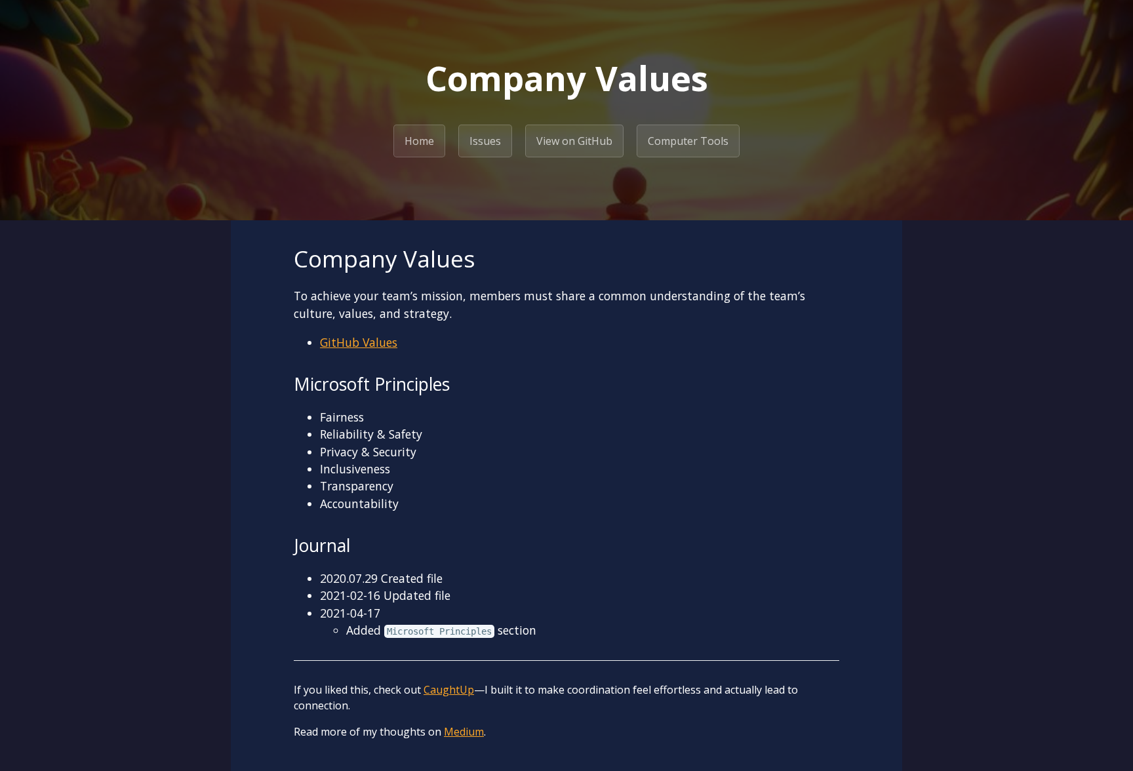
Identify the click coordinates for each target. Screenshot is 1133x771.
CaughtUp (449, 689)
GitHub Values (358, 342)
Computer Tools (688, 141)
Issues (485, 141)
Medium (464, 731)
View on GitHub (574, 141)
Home (419, 141)
